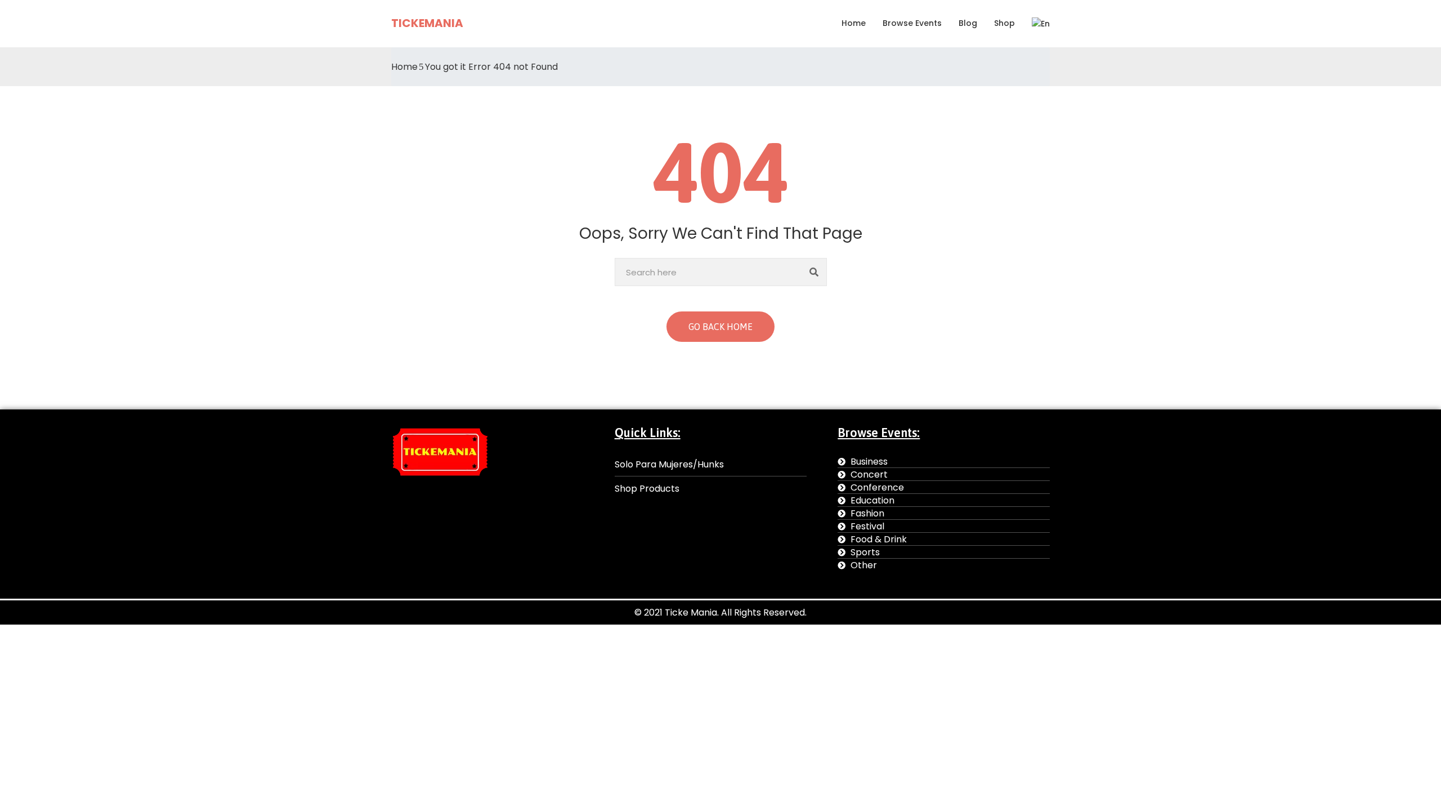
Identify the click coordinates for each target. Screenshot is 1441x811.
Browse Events (912, 23)
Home (854, 23)
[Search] (814, 272)
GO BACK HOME (720, 327)
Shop (1004, 23)
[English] (1036, 23)
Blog (968, 23)
